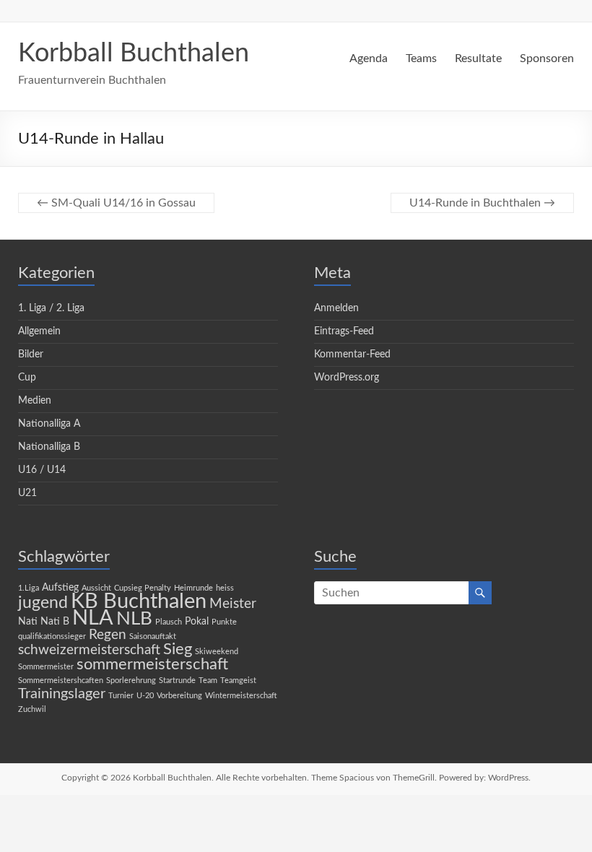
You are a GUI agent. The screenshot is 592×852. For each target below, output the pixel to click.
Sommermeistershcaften (60, 680)
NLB (134, 618)
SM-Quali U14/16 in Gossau (116, 203)
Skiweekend (216, 652)
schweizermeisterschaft (89, 650)
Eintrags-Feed (344, 331)
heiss (225, 588)
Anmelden (336, 308)
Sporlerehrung (131, 680)
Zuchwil (32, 709)
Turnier (121, 696)
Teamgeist (238, 680)
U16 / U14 (42, 470)
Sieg (177, 649)
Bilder (30, 354)
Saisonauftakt (152, 636)
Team (208, 680)
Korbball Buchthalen (133, 53)
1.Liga (28, 588)
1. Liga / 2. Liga (51, 308)
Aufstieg (60, 588)
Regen (107, 635)
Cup (27, 378)
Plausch (168, 622)
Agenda (368, 58)
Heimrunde (193, 588)
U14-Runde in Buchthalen (482, 203)
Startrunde (177, 680)
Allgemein (39, 331)
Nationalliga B (49, 447)
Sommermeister (46, 667)
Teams (421, 58)
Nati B (54, 622)
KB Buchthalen (138, 601)
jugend (43, 603)
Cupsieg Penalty (142, 588)
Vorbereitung (179, 696)
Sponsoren (547, 58)
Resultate (478, 58)
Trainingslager (61, 694)
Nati (28, 622)
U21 (27, 493)
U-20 (145, 696)
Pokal (197, 622)
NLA (92, 618)
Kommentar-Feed (352, 354)
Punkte (224, 622)
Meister (232, 604)
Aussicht (96, 588)
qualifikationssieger (52, 636)
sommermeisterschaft (152, 664)
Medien (34, 401)
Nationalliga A (49, 424)
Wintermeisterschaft (241, 696)
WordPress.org (346, 378)
